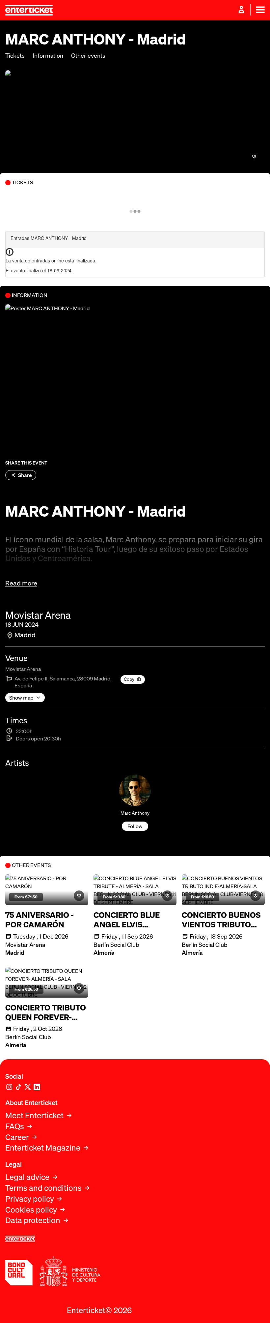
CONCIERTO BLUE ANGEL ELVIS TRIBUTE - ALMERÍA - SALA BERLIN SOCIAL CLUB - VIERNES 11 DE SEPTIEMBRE (133, 919)
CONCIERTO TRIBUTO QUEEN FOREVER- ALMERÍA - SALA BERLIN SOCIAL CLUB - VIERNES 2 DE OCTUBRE (45, 1012)
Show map (21, 697)
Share (25, 475)
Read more (21, 583)
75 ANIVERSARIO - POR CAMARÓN (39, 919)
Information (48, 55)
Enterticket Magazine (42, 1148)
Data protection (32, 1220)
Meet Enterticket (34, 1115)
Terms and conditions (43, 1188)
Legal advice (27, 1177)
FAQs (14, 1126)
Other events (88, 55)
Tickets (15, 55)
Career (17, 1137)
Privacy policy (29, 1199)
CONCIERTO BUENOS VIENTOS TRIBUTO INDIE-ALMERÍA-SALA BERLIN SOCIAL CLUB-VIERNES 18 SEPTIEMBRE (223, 919)
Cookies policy (31, 1210)
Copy (129, 679)
